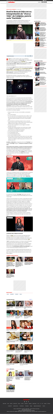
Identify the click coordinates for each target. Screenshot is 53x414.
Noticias (11, 403)
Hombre (22, 403)
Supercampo (34, 403)
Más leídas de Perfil (38, 61)
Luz (40, 403)
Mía (42, 403)
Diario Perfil (4, 403)
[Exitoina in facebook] (44, 2)
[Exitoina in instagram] (42, 2)
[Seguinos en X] (46, 2)
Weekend (30, 403)
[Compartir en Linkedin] (30, 56)
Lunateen (45, 403)
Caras (8, 403)
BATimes (49, 403)
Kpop (20, 294)
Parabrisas (26, 403)
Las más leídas (37, 21)
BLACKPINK (12, 294)
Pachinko (16, 294)
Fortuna (19, 403)
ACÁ (29, 239)
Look (38, 403)
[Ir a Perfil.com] (45, 0)
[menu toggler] (7, 2)
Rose (7, 294)
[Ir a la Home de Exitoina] (12, 2)
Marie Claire (15, 403)
